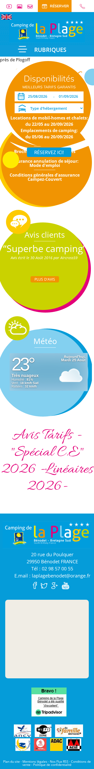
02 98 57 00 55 (80, 6)
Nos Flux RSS (59, 761)
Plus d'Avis (44, 279)
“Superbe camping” (44, 248)
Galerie (21, 6)
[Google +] (56, 585)
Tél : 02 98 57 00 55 (52, 568)
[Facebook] (36, 585)
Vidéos (11, 6)
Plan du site (11, 761)
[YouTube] (67, 585)
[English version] (6, 16)
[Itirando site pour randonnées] (40, 745)
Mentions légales (34, 761)
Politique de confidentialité (52, 764)
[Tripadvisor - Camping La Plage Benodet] (49, 702)
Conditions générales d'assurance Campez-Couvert (45, 177)
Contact (32, 6)
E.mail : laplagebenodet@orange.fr (52, 575)
